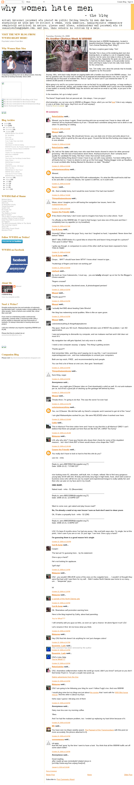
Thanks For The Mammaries (14, 152)
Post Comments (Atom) (66, 779)
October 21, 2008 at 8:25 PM (61, 379)
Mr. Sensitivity (9, 135)
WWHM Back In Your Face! (14, 170)
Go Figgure (6, 221)
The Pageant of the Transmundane (99, 730)
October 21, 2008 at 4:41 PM (61, 301)
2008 (6, 125)
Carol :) (55, 187)
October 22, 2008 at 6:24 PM (61, 681)
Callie (54, 423)
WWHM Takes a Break (12, 172)
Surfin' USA (8, 156)
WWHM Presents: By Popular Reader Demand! (20, 147)
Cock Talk (5, 211)
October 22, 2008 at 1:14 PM (61, 569)
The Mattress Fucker (9, 213)
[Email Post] (66, 106)
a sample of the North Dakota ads (66, 599)
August (8, 179)
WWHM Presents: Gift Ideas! (14, 166)
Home (89, 775)
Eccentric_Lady (59, 646)
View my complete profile (10, 297)
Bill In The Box (9, 168)
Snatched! (8, 150)
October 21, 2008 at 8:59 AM (61, 208)
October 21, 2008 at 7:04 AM (61, 195)
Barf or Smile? (7, 215)
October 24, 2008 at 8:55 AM (61, 722)
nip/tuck (55, 271)
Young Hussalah (7, 206)
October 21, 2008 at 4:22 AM (61, 166)
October (8, 131)
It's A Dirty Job (6, 210)
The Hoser (8, 164)
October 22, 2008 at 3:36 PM (61, 631)
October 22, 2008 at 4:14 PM (61, 650)
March (8, 189)
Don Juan (8, 137)
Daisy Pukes (9, 160)
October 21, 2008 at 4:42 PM (61, 316)
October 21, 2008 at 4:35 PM (61, 289)
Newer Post (50, 775)
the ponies (94, 692)
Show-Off (5, 227)
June (7, 183)
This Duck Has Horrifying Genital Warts (17, 158)
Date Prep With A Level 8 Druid (13, 220)
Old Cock (5, 203)
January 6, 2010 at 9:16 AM (60, 767)
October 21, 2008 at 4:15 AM (61, 144)
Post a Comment (51, 771)
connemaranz (58, 739)
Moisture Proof (7, 230)
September (9, 177)
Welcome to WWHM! (11, 154)
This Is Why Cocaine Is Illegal (12, 216)
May (7, 185)
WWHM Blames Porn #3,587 (14, 133)
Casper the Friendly (60, 212)
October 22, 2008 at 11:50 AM (61, 446)
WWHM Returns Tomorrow (13, 175)
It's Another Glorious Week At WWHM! (17, 149)
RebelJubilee (58, 116)
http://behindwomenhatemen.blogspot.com (25, 358)
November (9, 129)
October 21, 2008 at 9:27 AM (61, 226)
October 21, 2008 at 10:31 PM (61, 404)
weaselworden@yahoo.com (12, 335)
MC (53, 726)
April (7, 187)
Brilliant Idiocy (7, 199)
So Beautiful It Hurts (9, 204)
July (7, 181)
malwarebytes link (59, 204)
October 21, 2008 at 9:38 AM (61, 267)
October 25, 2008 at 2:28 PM (61, 751)
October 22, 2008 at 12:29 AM (61, 419)
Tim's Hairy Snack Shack (10, 228)
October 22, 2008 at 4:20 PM (61, 663)
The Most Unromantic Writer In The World (16, 223)
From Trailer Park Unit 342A (14, 141)
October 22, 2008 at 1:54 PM (61, 603)
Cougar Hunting (7, 201)
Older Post (128, 775)
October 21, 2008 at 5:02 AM (61, 183)
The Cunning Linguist (9, 225)
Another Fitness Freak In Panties (13, 218)
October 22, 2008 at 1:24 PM (61, 591)
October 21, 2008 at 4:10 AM (61, 129)
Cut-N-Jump (57, 229)
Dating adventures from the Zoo (65, 677)
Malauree (56, 436)
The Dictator (9, 143)
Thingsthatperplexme (61, 198)
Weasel (55, 132)
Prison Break (9, 139)
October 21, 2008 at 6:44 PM (61, 368)
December (9, 127)
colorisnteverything (60, 169)
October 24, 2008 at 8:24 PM (61, 736)
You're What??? (58, 659)
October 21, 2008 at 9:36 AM (61, 252)
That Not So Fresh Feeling (13, 173)
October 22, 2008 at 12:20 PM (61, 541)
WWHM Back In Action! (12, 162)
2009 (6, 123)
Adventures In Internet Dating (14, 145)
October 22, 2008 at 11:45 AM (61, 433)
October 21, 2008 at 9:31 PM (61, 392)
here (113, 102)
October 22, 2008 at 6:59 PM (61, 703)
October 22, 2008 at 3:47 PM (61, 642)
